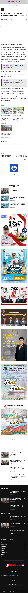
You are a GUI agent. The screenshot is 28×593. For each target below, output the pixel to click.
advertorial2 (4, 200)
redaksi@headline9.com (13, 575)
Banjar (6, 5)
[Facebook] (6, 22)
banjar (6, 8)
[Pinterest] (12, 22)
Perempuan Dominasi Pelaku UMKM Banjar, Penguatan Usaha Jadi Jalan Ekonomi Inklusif (17, 204)
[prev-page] (2, 210)
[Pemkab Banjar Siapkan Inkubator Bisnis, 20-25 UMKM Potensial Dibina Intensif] (5, 198)
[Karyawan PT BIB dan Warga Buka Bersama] (6, 128)
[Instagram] (9, 585)
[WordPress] (22, 585)
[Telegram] (12, 585)
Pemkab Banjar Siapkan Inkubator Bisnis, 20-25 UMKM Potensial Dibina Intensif (17, 197)
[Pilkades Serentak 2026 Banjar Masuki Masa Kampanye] (5, 191)
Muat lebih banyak (13, 481)
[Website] (15, 585)
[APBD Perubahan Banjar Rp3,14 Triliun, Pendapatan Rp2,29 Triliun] (5, 462)
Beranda (2, 5)
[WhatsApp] (15, 22)
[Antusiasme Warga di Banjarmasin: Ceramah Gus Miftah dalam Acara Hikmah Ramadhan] (18, 110)
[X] (9, 22)
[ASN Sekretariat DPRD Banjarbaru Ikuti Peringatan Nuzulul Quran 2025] (6, 110)
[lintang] (2, 19)
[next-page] (4, 210)
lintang (5, 19)
